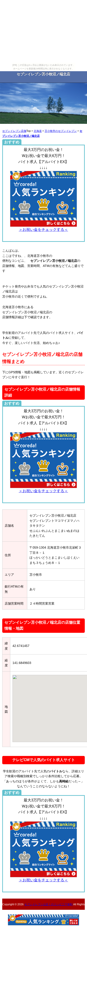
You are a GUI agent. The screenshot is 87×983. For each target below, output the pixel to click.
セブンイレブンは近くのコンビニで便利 (48, 904)
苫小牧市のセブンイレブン (61, 130)
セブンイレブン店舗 (14, 130)
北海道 (38, 130)
